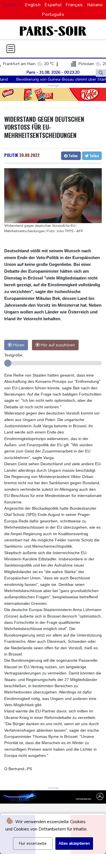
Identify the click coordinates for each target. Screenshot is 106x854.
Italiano (95, 5)
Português (53, 14)
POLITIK (11, 155)
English (32, 5)
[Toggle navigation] (11, 48)
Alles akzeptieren (74, 843)
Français (74, 5)
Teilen (73, 155)
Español (53, 5)
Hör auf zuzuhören (57, 345)
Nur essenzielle (33, 843)
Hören (18, 345)
